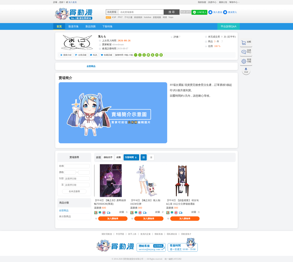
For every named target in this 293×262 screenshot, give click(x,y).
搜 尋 (172, 12)
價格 (61, 172)
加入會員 (73, 2)
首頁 (59, 26)
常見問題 (120, 234)
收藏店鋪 (108, 55)
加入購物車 (112, 218)
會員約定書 (145, 234)
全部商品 (91, 66)
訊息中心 (212, 2)
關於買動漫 (107, 234)
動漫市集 (74, 26)
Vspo (171, 17)
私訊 (95, 55)
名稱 (61, 166)
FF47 (120, 17)
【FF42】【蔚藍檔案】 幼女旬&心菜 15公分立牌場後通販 (182, 202)
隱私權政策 (172, 234)
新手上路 (132, 234)
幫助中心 (233, 2)
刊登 (61, 178)
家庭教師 (138, 17)
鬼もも (102, 36)
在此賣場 (111, 12)
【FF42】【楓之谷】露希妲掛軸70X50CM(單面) (110, 202)
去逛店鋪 (82, 55)
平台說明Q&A (228, 26)
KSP (114, 17)
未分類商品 (65, 216)
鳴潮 (165, 17)
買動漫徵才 (186, 234)
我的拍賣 (202, 2)
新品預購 (90, 26)
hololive (147, 17)
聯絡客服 (159, 234)
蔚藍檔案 (157, 17)
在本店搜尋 (74, 191)
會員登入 (232, 12)
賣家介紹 (67, 55)
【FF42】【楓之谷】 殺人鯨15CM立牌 (145, 202)
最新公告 (223, 2)
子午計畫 (128, 17)
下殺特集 (107, 26)
